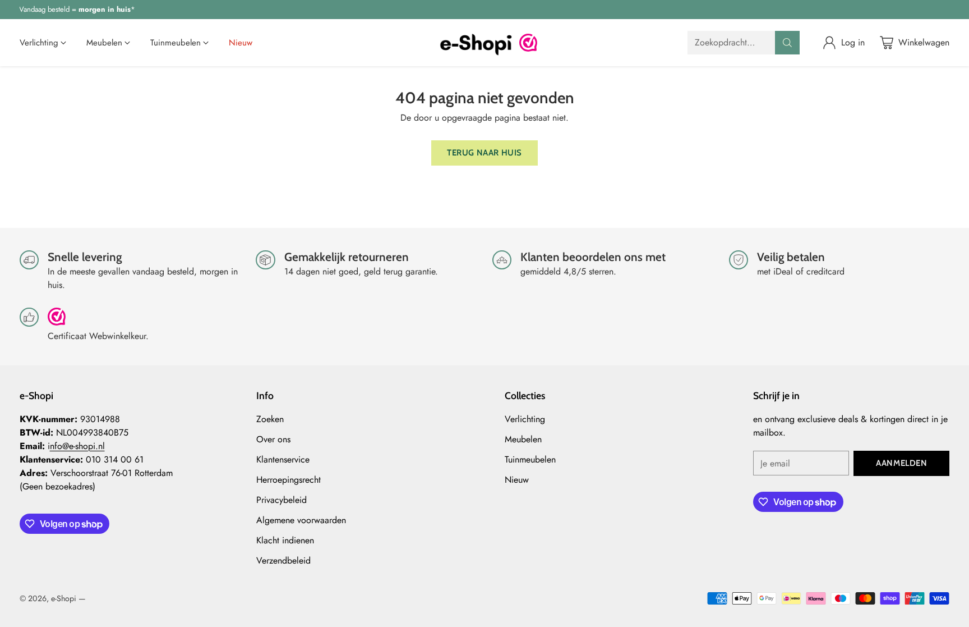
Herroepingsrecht (288, 479)
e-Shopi (63, 598)
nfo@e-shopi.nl (77, 446)
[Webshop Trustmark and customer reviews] (528, 43)
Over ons (273, 439)
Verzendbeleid (283, 560)
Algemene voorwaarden (301, 520)
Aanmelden (901, 463)
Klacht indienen (285, 540)
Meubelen (523, 439)
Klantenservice (283, 459)
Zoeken (270, 419)
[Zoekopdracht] (787, 42)
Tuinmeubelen (530, 459)
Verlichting (525, 419)
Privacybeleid (281, 499)
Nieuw (517, 479)
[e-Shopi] (475, 42)
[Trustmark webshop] (57, 321)
